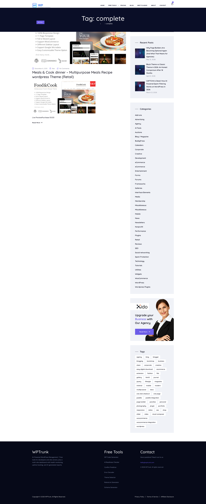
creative (158, 365)
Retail (40, 22)
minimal (139, 386)
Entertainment (141, 171)
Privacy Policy (139, 497)
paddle (139, 398)
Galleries (138, 188)
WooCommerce (141, 278)
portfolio (161, 406)
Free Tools (112, 5)
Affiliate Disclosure (167, 497)
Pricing (123, 5)
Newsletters (140, 222)
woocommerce (142, 418)
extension (140, 373)
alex (53, 68)
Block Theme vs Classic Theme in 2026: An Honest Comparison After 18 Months (156, 68)
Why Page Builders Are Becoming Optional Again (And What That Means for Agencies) (157, 52)
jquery (139, 381)
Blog (132, 5)
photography (141, 406)
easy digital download (145, 369)
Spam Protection (142, 257)
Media (137, 197)
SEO (136, 248)
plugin (152, 406)
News (137, 218)
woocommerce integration (146, 422)
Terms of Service (152, 497)
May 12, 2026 (151, 59)
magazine (158, 381)
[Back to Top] (201, 500)
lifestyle (148, 381)
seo (157, 410)
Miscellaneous (140, 205)
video (146, 414)
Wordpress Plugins (142, 287)
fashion (150, 373)
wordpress (140, 426)
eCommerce (140, 162)
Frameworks (140, 184)
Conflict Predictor (110, 467)
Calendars (139, 145)
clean (138, 365)
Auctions (138, 132)
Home (102, 5)
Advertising (139, 119)
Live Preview (37, 117)
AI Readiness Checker (111, 462)
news (152, 390)
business (161, 361)
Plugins (138, 235)
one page (157, 394)
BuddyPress (140, 141)
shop (164, 410)
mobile (148, 386)
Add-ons (138, 115)
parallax (153, 402)
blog (147, 357)
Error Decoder (109, 472)
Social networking (142, 252)
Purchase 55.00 (48, 117)
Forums (138, 179)
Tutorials (138, 265)
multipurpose (141, 390)
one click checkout (143, 394)
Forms (137, 175)
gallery (139, 377)
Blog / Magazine (141, 137)
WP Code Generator (111, 457)
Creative (138, 154)
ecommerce (161, 369)
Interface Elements (142, 192)
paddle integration (152, 398)
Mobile (137, 214)
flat (158, 373)
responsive (140, 410)
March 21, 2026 (151, 92)
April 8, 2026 (150, 76)
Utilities (138, 270)
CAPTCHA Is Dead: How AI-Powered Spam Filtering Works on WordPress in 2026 (157, 85)
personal (163, 402)
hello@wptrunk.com (147, 462)
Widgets (138, 274)
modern (158, 386)
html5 (148, 377)
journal (156, 377)
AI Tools (138, 128)
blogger (156, 357)
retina (150, 410)
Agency (138, 124)
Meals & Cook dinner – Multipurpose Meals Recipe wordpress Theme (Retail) (72, 74)
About (153, 5)
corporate (148, 365)
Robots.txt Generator (111, 482)
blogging (140, 361)
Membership (140, 201)
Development (140, 158)
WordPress (139, 283)
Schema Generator (110, 487)
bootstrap (150, 361)
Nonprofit (139, 227)
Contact (163, 5)
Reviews (138, 244)
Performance (140, 231)
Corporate (139, 149)
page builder (141, 402)
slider (139, 414)
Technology (139, 261)
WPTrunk (48, 497)
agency (139, 357)
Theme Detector (110, 477)
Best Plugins (142, 5)
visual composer (158, 414)
